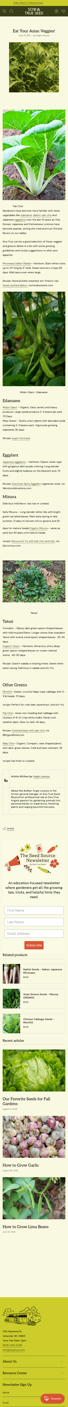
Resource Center (15, 1373)
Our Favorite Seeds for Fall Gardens (26, 1101)
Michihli (7, 691)
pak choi (47, 215)
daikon (37, 215)
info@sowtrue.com (14, 1350)
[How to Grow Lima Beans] (34, 1198)
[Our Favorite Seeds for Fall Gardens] (34, 1070)
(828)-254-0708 (12, 1345)
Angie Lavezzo (41, 776)
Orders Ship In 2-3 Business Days (19, 3)
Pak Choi (8, 713)
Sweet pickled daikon (15, 285)
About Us (10, 1362)
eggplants (20, 219)
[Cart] (63, 11)
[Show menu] (4, 11)
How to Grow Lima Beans (26, 1227)
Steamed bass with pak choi (28, 730)
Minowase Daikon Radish (17, 263)
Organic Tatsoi (11, 646)
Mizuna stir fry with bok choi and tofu (33, 541)
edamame (26, 215)
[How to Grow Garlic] (34, 1137)
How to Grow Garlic (21, 1165)
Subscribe (34, 945)
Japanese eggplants (14, 462)
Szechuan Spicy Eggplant (26, 483)
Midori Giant (10, 407)
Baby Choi (8, 743)
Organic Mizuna (38, 528)
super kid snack (21, 438)
